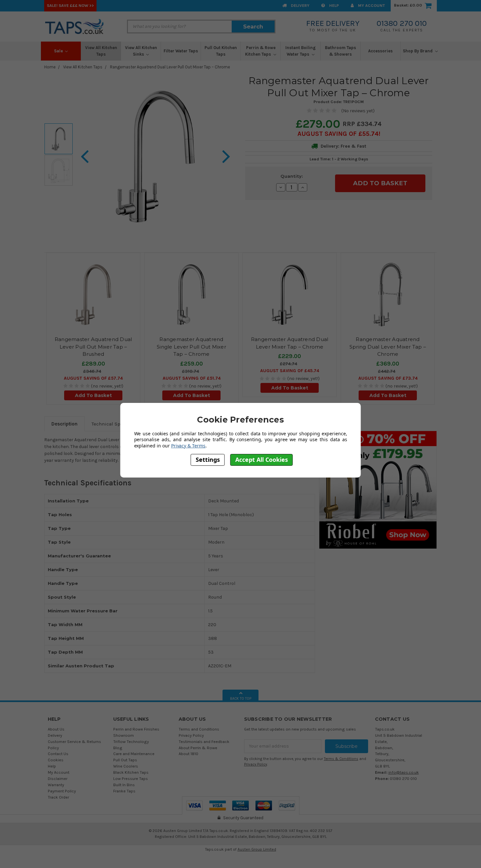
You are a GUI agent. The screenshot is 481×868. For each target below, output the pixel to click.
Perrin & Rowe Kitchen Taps (260, 51)
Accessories (380, 50)
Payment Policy (62, 790)
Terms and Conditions (199, 729)
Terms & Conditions (341, 759)
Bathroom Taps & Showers (340, 51)
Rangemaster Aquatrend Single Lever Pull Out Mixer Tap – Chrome (191, 346)
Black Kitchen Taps (131, 772)
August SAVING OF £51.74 (192, 378)
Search (253, 26)
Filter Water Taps (181, 50)
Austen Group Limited (257, 849)
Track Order (58, 797)
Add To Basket (93, 395)
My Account (371, 5)
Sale (59, 50)
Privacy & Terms (188, 446)
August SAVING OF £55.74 (338, 133)
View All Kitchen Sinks (141, 51)
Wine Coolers (125, 766)
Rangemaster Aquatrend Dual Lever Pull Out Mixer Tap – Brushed (93, 346)
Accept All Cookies (261, 460)
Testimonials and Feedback (204, 741)
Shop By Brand (418, 50)
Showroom (123, 735)
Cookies (55, 759)
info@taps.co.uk (403, 772)
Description (64, 424)
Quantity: (291, 176)
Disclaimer (57, 778)
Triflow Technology (131, 741)
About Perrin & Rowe (198, 747)
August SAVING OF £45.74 (289, 370)
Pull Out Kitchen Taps (221, 51)
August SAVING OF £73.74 (388, 378)
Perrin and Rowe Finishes (136, 729)
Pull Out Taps (125, 759)
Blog (117, 747)
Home (50, 66)
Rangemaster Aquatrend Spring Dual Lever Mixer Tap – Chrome (387, 346)
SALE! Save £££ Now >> (70, 5)
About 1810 (188, 753)
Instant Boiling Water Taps (300, 51)
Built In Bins (124, 784)
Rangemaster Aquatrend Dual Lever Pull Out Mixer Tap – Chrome (170, 66)
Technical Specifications (120, 424)
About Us (56, 729)
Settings (208, 460)
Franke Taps (124, 790)
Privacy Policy (191, 735)
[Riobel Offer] (377, 489)
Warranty (56, 784)
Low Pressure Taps (130, 778)
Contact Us (58, 753)
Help (333, 5)
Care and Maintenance (133, 753)
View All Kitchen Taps (101, 51)
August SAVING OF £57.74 (93, 378)
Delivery (300, 5)
